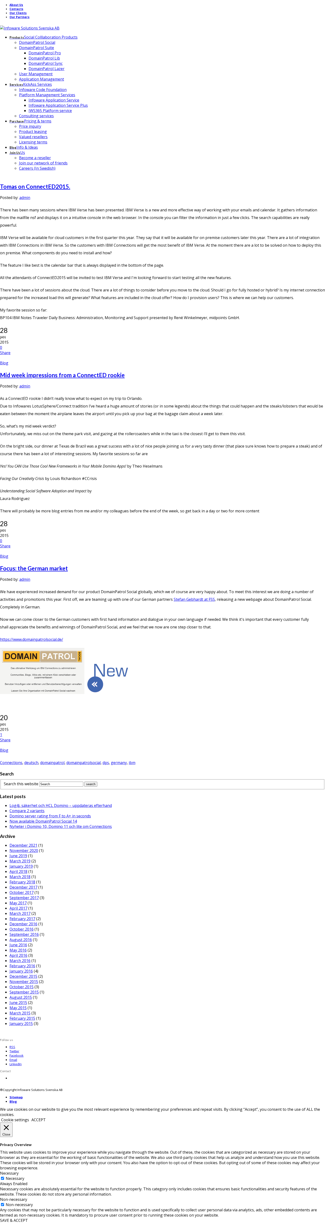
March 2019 (20, 861)
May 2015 (18, 1007)
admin (24, 197)
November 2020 (24, 850)
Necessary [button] (9, 1173)
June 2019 (18, 855)
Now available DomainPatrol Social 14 (43, 821)
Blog (4, 363)
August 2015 (21, 997)
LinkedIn (16, 1064)
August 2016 (21, 939)
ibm (132, 762)
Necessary (15, 1178)
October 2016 (22, 929)
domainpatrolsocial (83, 762)
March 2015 (20, 1013)
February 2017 (22, 918)
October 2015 (22, 986)
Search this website (21, 783)
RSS (12, 1047)
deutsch (31, 762)
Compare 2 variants (27, 810)
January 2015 (21, 1023)
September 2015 (24, 992)
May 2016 (18, 950)
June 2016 (18, 945)
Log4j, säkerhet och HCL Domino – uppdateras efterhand (61, 805)
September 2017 (24, 897)
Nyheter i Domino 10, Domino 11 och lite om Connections (61, 826)
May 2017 (18, 903)
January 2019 (21, 866)
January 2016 (21, 971)
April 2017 (18, 908)
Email (13, 1060)
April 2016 (18, 955)
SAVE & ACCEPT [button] (14, 1220)
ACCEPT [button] (38, 1119)
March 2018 (20, 876)
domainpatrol (52, 762)
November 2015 (24, 981)
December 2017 (23, 887)
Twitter (14, 1051)
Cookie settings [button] (15, 1119)
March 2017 (20, 913)
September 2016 (24, 934)
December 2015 (23, 976)
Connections (11, 762)
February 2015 (22, 1018)
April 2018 (18, 871)
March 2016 (20, 960)
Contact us (17, 1078)
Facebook (17, 1055)
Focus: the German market (34, 568)
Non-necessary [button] (13, 1199)
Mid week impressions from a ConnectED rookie (62, 375)
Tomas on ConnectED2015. (35, 186)
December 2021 (23, 845)
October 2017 (22, 892)
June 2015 (18, 1002)
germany (119, 762)
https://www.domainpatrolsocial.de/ (31, 639)
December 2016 (23, 924)
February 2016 (22, 965)
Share (5, 352)
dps (106, 762)
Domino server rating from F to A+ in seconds (50, 816)
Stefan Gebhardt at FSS (194, 599)
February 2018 (22, 882)
